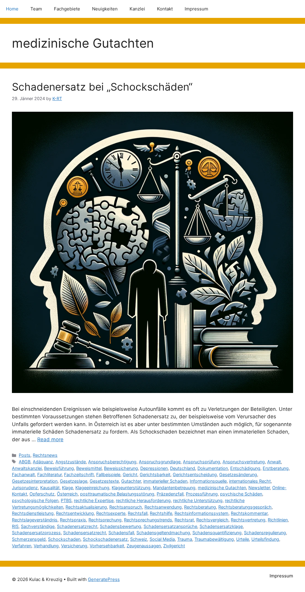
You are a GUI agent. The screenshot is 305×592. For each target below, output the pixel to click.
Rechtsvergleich (212, 519)
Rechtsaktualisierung (86, 506)
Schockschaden (64, 539)
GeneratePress (104, 579)
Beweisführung (59, 468)
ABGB (24, 461)
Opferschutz (42, 493)
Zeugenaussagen (144, 545)
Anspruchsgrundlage (159, 461)
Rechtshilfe (161, 513)
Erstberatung (276, 468)
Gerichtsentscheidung (195, 474)
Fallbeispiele (108, 474)
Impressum (196, 9)
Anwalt (274, 461)
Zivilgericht (174, 545)
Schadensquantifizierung (217, 532)
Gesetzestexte (104, 481)
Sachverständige (38, 526)
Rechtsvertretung (248, 519)
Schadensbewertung (120, 526)
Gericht (130, 474)
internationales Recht (250, 481)
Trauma (184, 539)
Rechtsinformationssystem (201, 513)
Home (12, 9)
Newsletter (259, 487)
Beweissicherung (121, 468)
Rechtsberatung (200, 506)
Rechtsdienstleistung (33, 513)
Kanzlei (137, 9)
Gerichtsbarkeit (155, 474)
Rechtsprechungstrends (148, 519)
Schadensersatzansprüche (170, 526)
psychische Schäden (241, 493)
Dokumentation (212, 468)
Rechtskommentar (249, 513)
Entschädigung (245, 468)
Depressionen (154, 468)
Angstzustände (70, 461)
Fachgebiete (67, 9)
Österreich (67, 493)
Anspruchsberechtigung (112, 461)
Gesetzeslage (73, 481)
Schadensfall (121, 532)
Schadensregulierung (265, 532)
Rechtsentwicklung (75, 513)
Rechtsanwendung (163, 506)
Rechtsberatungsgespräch (245, 506)
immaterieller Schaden (165, 481)
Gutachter (131, 481)
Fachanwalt (23, 474)
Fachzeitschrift (79, 474)
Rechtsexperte (110, 513)
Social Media (162, 539)
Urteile (242, 539)
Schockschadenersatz (105, 539)
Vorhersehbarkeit (107, 545)
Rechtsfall (137, 513)
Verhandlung (46, 545)
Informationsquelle (208, 481)
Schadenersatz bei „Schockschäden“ (102, 86)
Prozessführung (202, 493)
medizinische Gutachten (222, 487)
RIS (15, 526)
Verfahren (21, 545)
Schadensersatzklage (221, 526)
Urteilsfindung (265, 539)
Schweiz (138, 539)
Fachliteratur (49, 474)
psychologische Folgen (35, 500)
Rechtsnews (45, 455)
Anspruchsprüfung (201, 461)
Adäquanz (43, 461)
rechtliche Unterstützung (197, 500)
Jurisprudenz (25, 487)
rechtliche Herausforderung (143, 500)
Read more (50, 439)
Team (36, 9)
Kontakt (165, 9)
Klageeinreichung (92, 487)
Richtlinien (278, 519)
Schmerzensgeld (29, 539)
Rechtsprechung (105, 519)
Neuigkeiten (105, 9)
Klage (67, 487)
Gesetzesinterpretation (34, 481)
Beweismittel (89, 468)
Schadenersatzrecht (77, 526)
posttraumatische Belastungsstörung (117, 493)
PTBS (66, 500)
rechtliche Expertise (93, 500)
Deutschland (182, 468)
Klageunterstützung (131, 487)
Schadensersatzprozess (36, 532)
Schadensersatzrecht (84, 532)
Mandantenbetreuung (174, 487)
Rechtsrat (184, 519)
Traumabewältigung (214, 539)
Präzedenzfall (170, 493)
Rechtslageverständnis (34, 519)
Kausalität (50, 487)
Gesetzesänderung (238, 474)
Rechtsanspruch (125, 506)
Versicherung (74, 545)
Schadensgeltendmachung (163, 532)
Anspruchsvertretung (243, 461)
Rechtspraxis (73, 519)
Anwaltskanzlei (27, 468)
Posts (24, 455)
